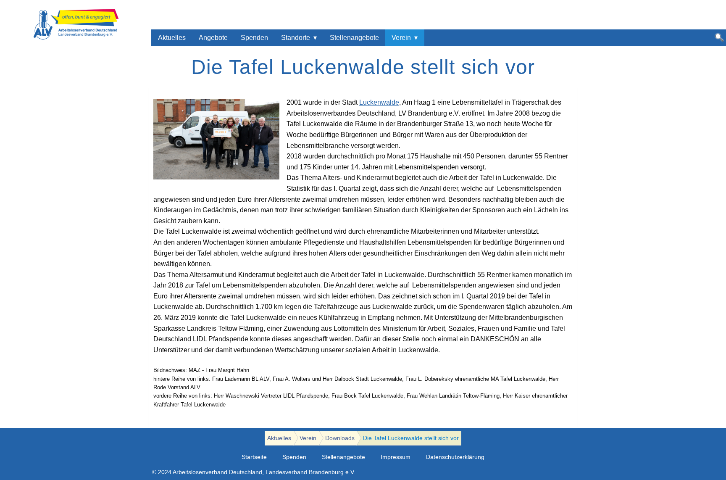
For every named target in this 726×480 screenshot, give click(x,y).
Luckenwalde (379, 102)
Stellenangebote (354, 37)
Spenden (254, 37)
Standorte (295, 37)
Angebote (213, 37)
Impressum (395, 457)
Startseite (254, 457)
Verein (401, 37)
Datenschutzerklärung (455, 457)
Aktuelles (172, 37)
